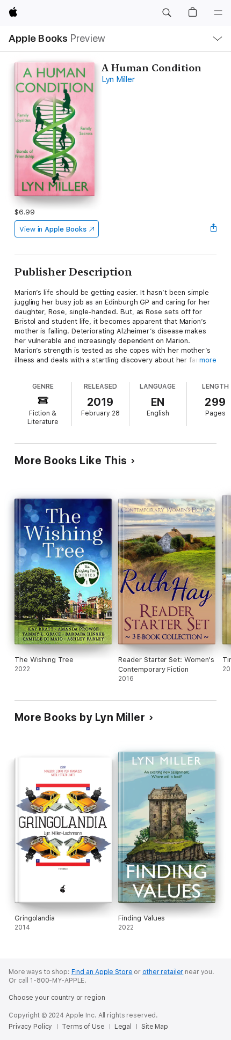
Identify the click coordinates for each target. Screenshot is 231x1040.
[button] (166, 13)
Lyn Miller (118, 79)
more (207, 360)
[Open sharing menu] (213, 229)
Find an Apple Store (102, 972)
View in (52, 229)
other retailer (162, 972)
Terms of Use (83, 1026)
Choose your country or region (57, 997)
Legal (123, 1026)
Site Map (154, 1026)
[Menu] (218, 13)
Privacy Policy (30, 1026)
